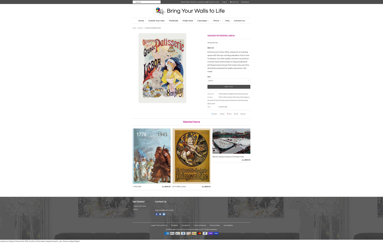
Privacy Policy (215, 225)
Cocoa (237, 97)
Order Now (188, 21)
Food (217, 100)
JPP (220, 100)
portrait (227, 100)
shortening (241, 100)
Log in (224, 2)
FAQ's (135, 209)
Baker (225, 97)
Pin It (230, 114)
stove (213, 103)
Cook (241, 97)
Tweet (215, 114)
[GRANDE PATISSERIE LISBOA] (162, 68)
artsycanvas (212, 43)
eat (208, 100)
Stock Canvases (243, 94)
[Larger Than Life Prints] (191, 11)
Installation (186, 225)
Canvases (202, 21)
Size (209, 77)
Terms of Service (200, 225)
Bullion (230, 97)
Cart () (235, 2)
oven (223, 100)
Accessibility (228, 225)
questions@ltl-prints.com (164, 210)
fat (214, 100)
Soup (246, 100)
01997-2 (221, 97)
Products (140, 28)
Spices (209, 103)
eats (211, 100)
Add (237, 114)
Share (223, 114)
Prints (216, 21)
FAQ (227, 21)
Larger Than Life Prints (159, 225)
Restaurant (233, 100)
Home (141, 21)
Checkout (245, 2)
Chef (234, 97)
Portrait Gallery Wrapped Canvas (228, 94)
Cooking (245, 97)
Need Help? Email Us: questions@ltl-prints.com (200, 2)
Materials (173, 21)
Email (243, 114)
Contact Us (239, 21)
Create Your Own (156, 21)
